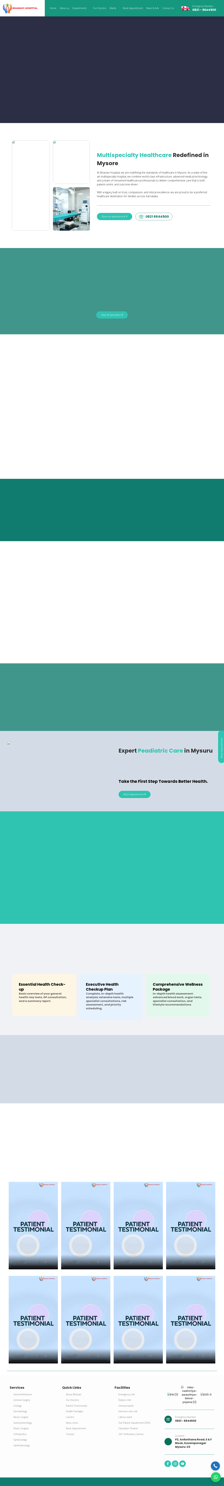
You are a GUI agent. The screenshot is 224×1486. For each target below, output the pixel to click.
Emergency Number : (203, 6)
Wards (113, 8)
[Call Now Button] (215, 1465)
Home (53, 8)
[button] (216, 1477)
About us (64, 8)
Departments (79, 8)
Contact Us (168, 8)
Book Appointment (133, 8)
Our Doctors (99, 8)
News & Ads (152, 8)
